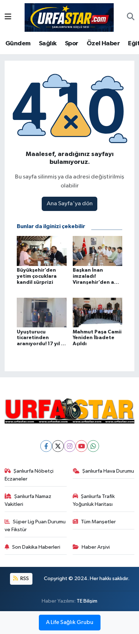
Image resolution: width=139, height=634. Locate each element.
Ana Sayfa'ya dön (70, 204)
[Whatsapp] (93, 446)
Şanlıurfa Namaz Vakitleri (28, 500)
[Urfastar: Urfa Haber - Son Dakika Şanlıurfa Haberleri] (69, 17)
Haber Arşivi (96, 547)
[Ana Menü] (8, 17)
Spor (71, 43)
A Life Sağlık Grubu (69, 622)
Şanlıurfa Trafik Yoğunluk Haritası (94, 500)
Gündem (17, 43)
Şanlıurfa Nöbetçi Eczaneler (29, 475)
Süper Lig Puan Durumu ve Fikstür (35, 525)
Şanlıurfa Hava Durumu (108, 471)
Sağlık (47, 43)
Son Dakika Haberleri (36, 547)
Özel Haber (103, 43)
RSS (24, 578)
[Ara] (130, 17)
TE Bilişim (87, 601)
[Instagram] (70, 446)
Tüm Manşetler (98, 521)
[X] (58, 446)
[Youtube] (81, 446)
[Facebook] (46, 446)
